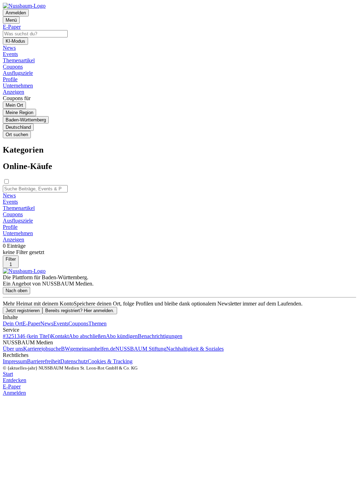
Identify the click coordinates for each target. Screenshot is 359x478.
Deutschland (18, 127)
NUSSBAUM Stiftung (140, 349)
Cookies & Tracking (110, 361)
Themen (97, 323)
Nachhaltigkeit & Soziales (195, 349)
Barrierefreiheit (43, 361)
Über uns (13, 349)
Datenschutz (74, 361)
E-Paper (31, 323)
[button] (179, 150)
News (46, 323)
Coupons (78, 323)
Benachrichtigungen (160, 336)
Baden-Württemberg (26, 119)
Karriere (32, 349)
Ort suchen (17, 134)
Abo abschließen (87, 336)
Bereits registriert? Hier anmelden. (79, 310)
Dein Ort (12, 323)
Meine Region (19, 112)
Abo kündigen (122, 336)
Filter (11, 261)
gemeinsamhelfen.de (92, 349)
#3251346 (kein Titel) (27, 336)
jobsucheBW (55, 349)
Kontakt (60, 336)
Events (60, 323)
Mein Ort (14, 105)
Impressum (15, 361)
